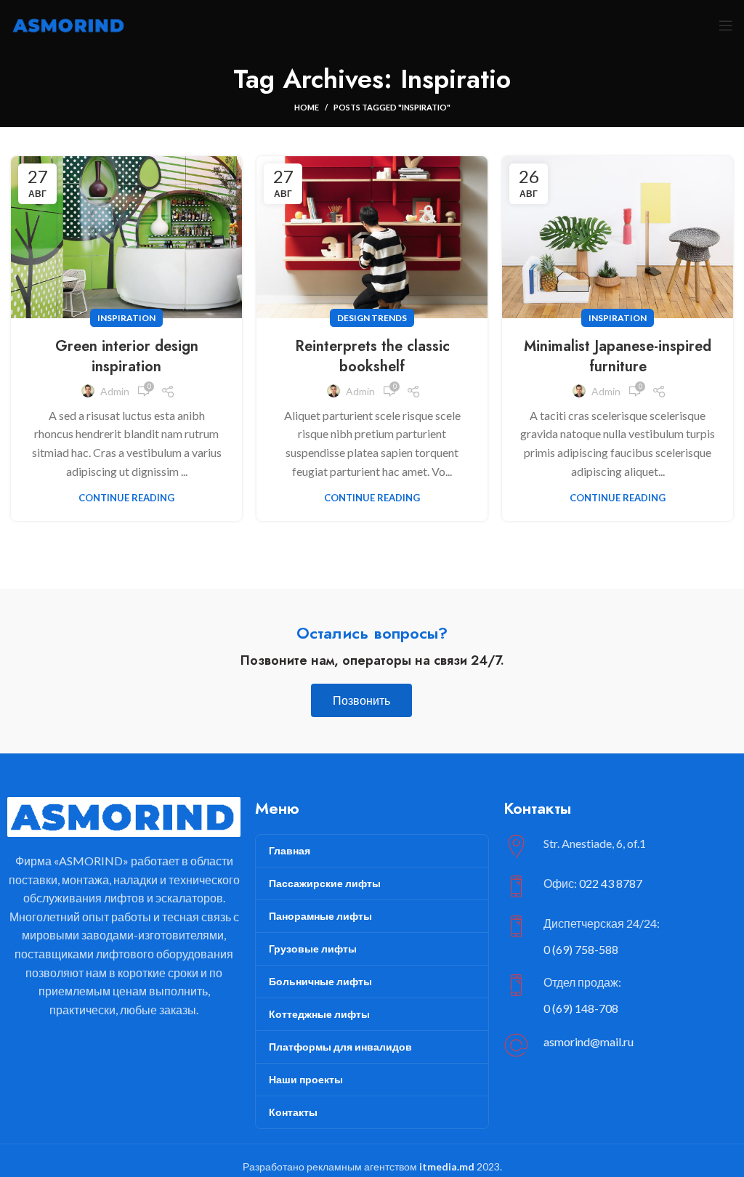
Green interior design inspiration (126, 356)
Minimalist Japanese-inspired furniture (617, 356)
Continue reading (126, 498)
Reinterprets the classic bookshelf (372, 356)
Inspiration (126, 317)
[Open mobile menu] (725, 25)
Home (306, 107)
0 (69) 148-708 (580, 1008)
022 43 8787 (610, 883)
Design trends (372, 317)
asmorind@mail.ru (588, 1041)
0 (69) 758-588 (580, 949)
